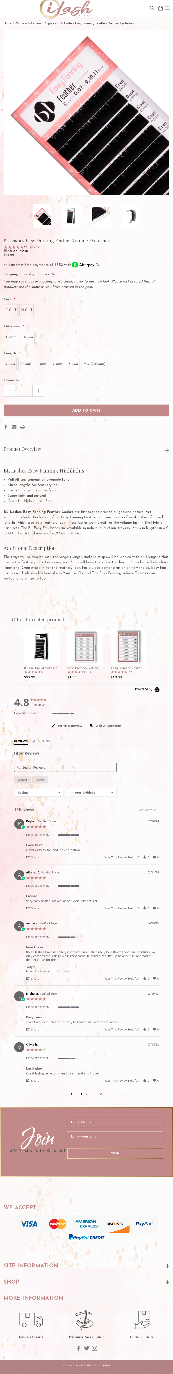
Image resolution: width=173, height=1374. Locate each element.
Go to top (38, 578)
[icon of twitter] (86, 1348)
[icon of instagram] (94, 1348)
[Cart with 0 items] (160, 8)
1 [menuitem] (81, 1094)
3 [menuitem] (92, 1094)
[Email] (14, 427)
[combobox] (39, 792)
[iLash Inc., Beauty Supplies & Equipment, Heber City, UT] (86, 1249)
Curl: (8, 299)
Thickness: (13, 326)
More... (75, 533)
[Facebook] (6, 427)
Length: (11, 353)
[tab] (67, 726)
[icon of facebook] (79, 1348)
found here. (18, 578)
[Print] (22, 427)
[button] (35, 857)
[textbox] (158, 812)
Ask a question (18, 251)
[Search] (151, 8)
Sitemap (104, 1365)
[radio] (22, 779)
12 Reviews (31, 247)
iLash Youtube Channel (72, 573)
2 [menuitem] (86, 1094)
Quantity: (12, 380)
